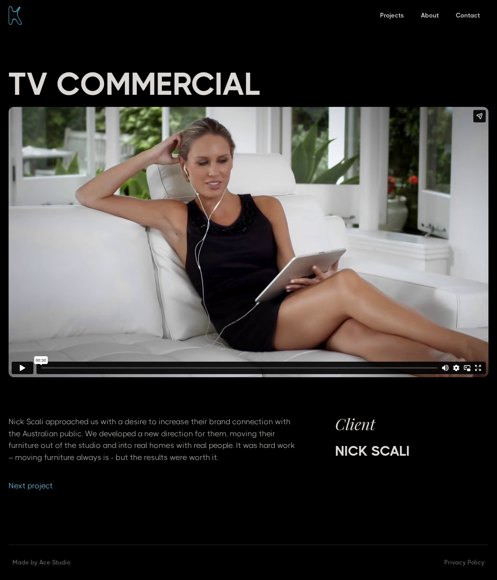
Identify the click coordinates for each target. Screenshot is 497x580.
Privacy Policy (464, 562)
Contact (468, 15)
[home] (15, 15)
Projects (392, 15)
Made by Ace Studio (41, 562)
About (430, 15)
